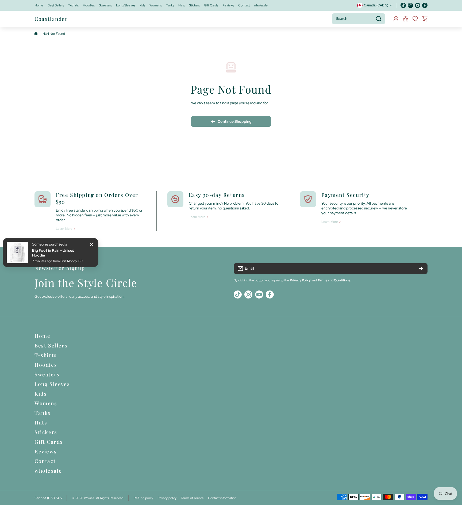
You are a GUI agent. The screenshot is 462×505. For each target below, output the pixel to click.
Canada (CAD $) (46, 498)
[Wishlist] (415, 18)
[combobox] (358, 18)
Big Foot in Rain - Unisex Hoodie (53, 253)
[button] (425, 18)
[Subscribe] (421, 268)
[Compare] (405, 18)
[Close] (91, 244)
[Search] (378, 18)
